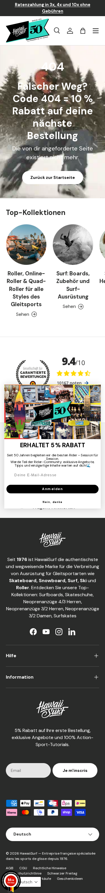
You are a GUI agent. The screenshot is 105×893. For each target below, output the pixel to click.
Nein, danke (52, 502)
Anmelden (52, 489)
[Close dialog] (96, 389)
